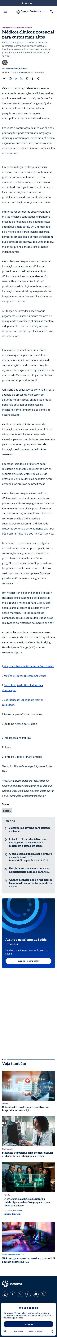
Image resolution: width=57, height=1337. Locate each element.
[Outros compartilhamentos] (38, 78)
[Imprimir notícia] (10, 78)
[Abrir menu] (5, 11)
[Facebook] (12, 1294)
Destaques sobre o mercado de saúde (17, 27)
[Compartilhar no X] (21, 78)
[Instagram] (5, 1294)
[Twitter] (20, 1294)
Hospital (7, 810)
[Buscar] (51, 11)
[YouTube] (36, 1294)
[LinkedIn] (28, 1294)
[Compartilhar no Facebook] (32, 78)
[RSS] (43, 1294)
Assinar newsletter (28, 960)
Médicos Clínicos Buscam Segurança (25, 675)
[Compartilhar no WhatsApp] (27, 78)
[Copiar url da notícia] (5, 78)
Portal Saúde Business (16, 68)
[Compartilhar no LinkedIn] (16, 78)
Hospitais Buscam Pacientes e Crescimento (28, 666)
